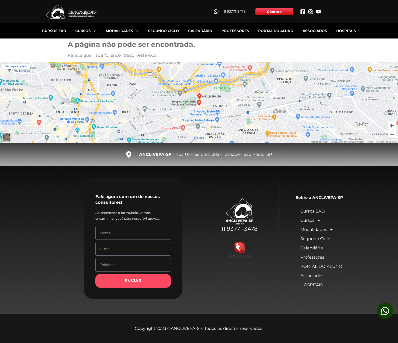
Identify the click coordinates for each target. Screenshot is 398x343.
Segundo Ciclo (163, 31)
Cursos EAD (54, 31)
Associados (315, 31)
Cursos (83, 31)
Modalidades (119, 31)
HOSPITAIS (346, 31)
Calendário (200, 31)
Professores (235, 31)
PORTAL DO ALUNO (275, 31)
